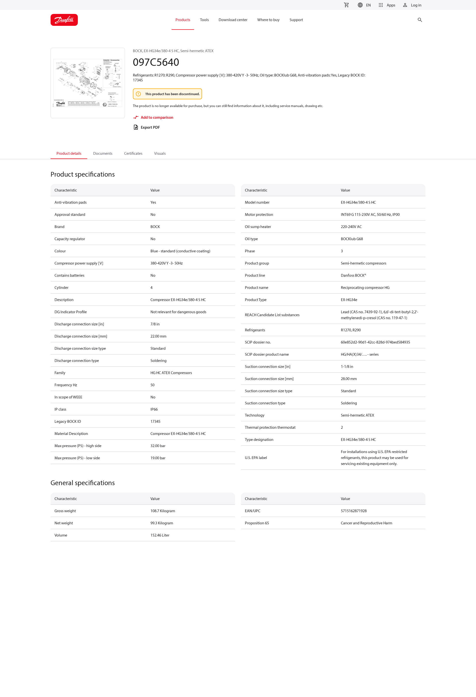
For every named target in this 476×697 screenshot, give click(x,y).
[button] (363, 5)
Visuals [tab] (160, 153)
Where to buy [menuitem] (268, 19)
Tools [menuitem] (204, 19)
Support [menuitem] (296, 19)
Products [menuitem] (183, 19)
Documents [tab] (102, 153)
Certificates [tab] (133, 153)
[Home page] (64, 20)
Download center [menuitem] (233, 19)
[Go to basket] (346, 5)
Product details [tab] (69, 153)
